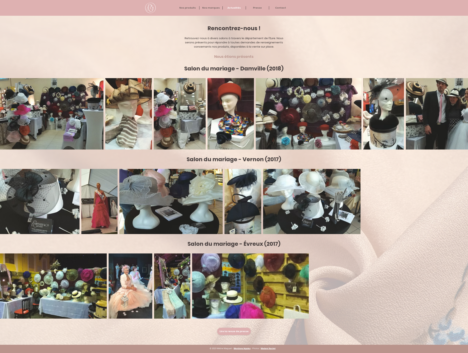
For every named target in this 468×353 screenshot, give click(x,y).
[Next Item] (462, 114)
